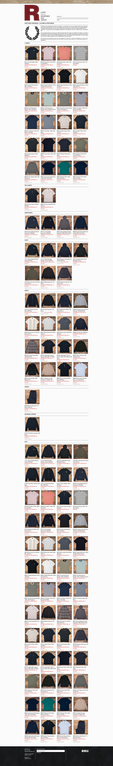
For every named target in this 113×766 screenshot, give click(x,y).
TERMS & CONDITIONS (29, 753)
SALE (42, 18)
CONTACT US (27, 749)
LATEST (43, 12)
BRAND (43, 14)
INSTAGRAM (87, 751)
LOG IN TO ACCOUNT (29, 1)
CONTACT (44, 20)
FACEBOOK (83, 751)
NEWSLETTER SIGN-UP (41, 749)
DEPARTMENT (45, 16)
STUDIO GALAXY (28, 758)
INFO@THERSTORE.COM (29, 751)
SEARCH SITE (59, 16)
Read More (43, 40)
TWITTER (85, 751)
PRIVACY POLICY (28, 755)
